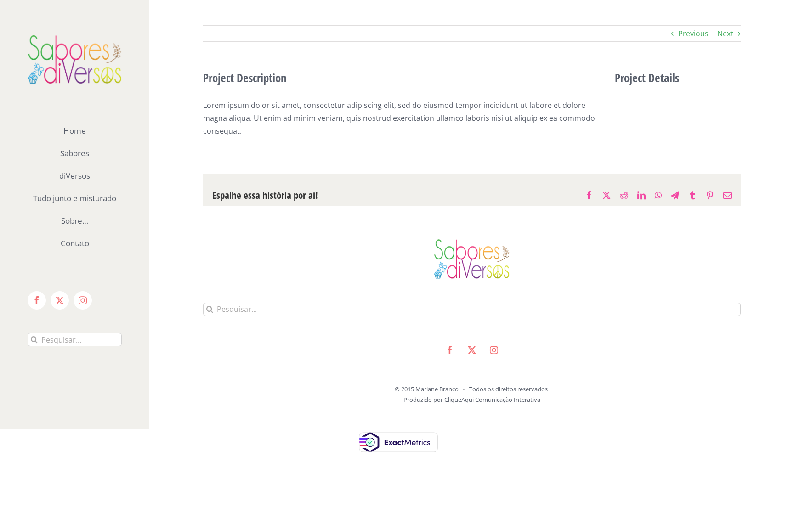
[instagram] (494, 350)
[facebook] (450, 350)
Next (725, 33)
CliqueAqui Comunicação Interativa (492, 399)
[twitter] (472, 350)
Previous (693, 33)
